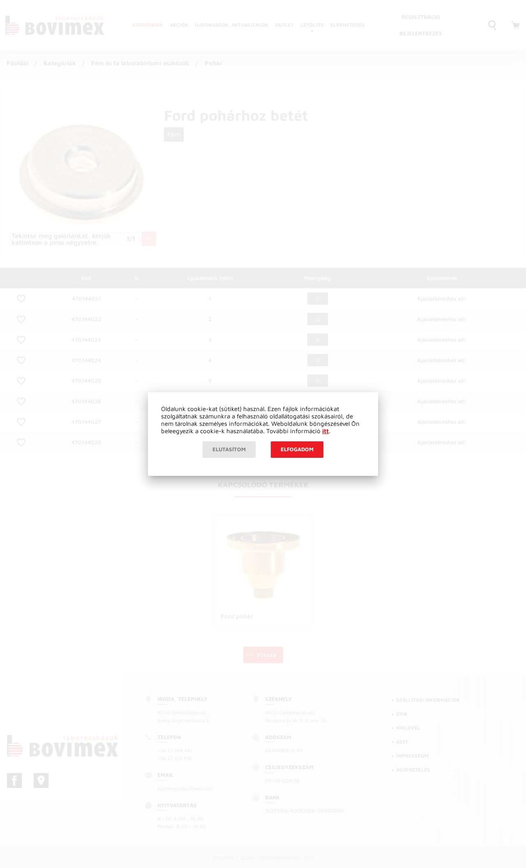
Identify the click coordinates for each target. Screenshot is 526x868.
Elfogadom (297, 449)
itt (325, 430)
